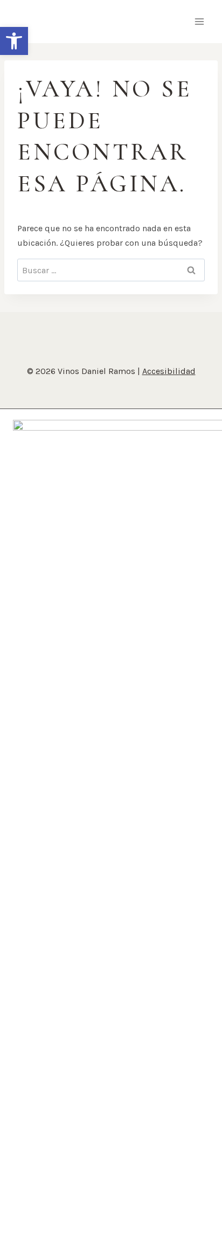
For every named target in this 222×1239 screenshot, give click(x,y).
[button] (14, 41)
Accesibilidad (169, 371)
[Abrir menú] (199, 21)
